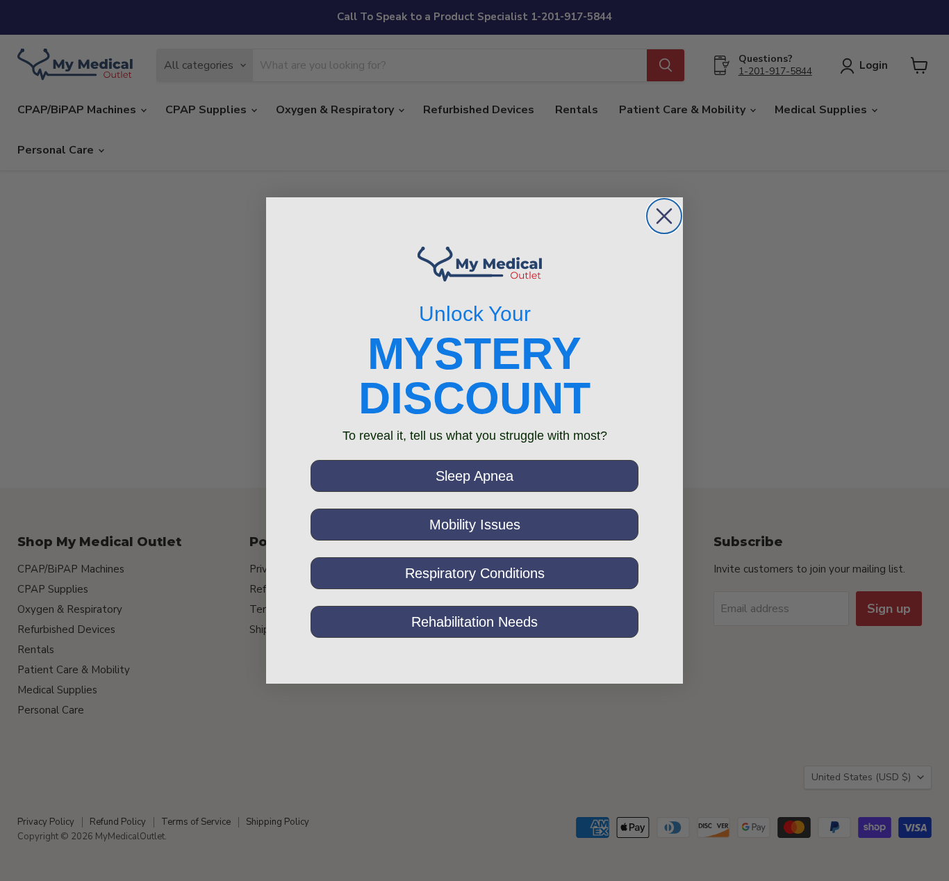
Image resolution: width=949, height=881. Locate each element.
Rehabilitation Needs (474, 621)
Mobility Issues (474, 524)
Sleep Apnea (474, 476)
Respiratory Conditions (475, 573)
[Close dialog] (664, 216)
